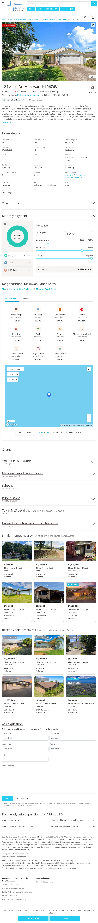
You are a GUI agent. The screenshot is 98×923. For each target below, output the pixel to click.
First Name (6, 733)
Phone (52, 744)
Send (7, 798)
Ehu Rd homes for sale (10, 896)
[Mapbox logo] (11, 424)
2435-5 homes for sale (10, 885)
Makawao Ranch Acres (28, 95)
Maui (4, 289)
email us (50, 913)
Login (64, 8)
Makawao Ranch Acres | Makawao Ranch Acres (75, 176)
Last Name (54, 733)
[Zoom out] (89, 420)
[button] (15, 369)
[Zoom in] (89, 416)
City (3, 754)
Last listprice (41, 232)
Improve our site (69, 910)
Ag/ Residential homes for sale (13, 888)
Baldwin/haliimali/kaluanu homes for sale (17, 892)
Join (71, 8)
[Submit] (94, 3)
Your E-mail (6, 744)
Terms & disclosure (55, 910)
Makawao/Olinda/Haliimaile (21, 289)
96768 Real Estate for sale (45, 882)
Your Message (8, 765)
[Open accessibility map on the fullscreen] (89, 369)
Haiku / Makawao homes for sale (14, 899)
